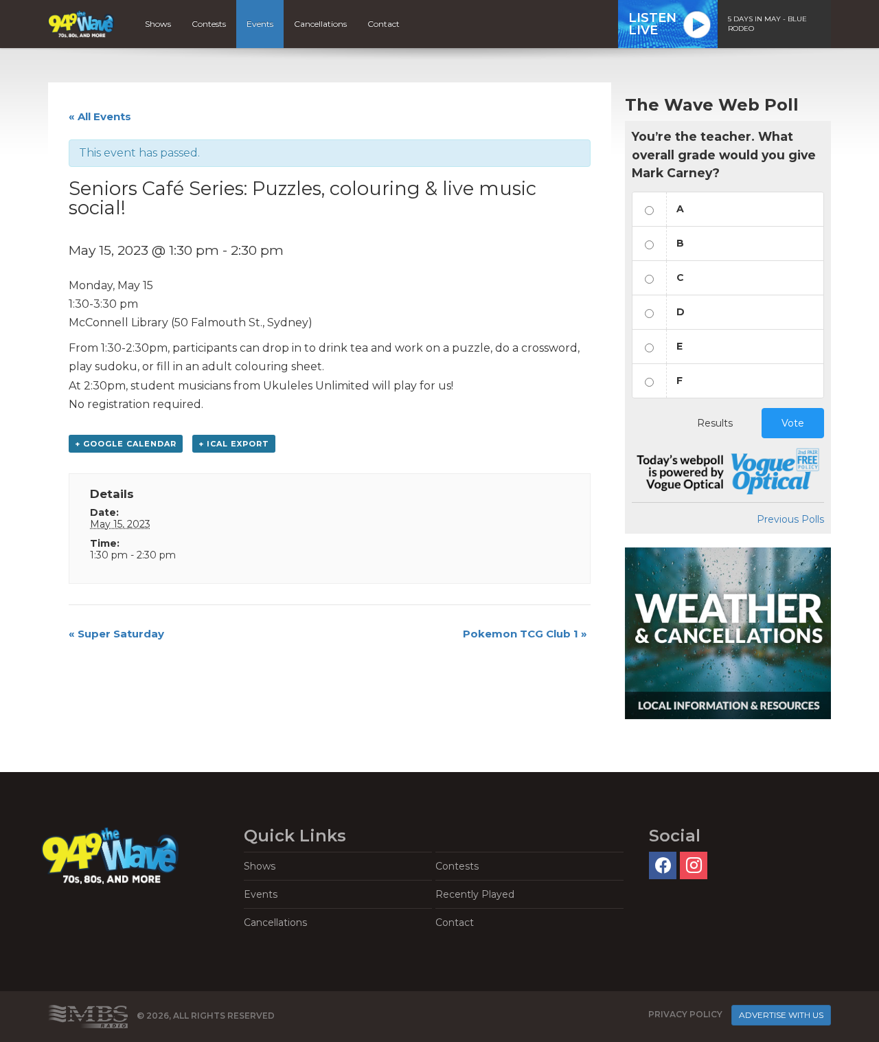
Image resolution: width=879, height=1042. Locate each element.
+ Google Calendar (125, 444)
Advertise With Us (781, 1015)
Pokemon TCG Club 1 (525, 633)
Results (715, 423)
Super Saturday (116, 633)
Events (260, 24)
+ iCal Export (233, 444)
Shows (158, 24)
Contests (209, 24)
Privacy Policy (685, 1014)
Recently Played (474, 894)
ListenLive (652, 24)
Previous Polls (790, 519)
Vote (792, 423)
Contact (383, 24)
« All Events (100, 116)
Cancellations (320, 24)
